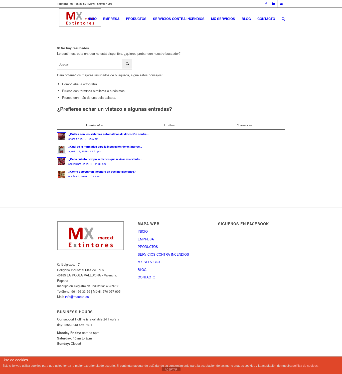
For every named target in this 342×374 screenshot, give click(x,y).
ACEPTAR (171, 369)
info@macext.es (77, 296)
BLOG (142, 269)
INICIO (143, 231)
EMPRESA (146, 239)
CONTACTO (146, 277)
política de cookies (305, 365)
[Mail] (281, 4)
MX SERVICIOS (149, 261)
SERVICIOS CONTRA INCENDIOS (163, 254)
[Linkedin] (273, 4)
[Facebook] (266, 4)
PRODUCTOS (148, 246)
